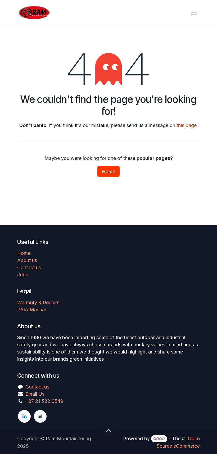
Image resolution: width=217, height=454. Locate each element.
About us (27, 260)
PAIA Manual (31, 309)
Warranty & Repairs (38, 302)
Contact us (29, 267)
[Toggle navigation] (194, 13)
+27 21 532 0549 (44, 401)
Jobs (22, 274)
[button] (108, 430)
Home (108, 171)
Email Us (34, 394)
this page (187, 125)
